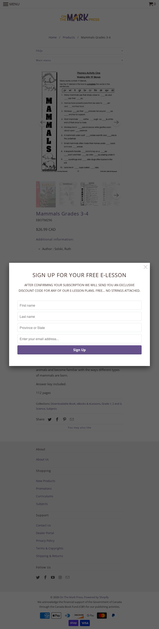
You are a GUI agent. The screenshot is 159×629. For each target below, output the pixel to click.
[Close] (145, 267)
